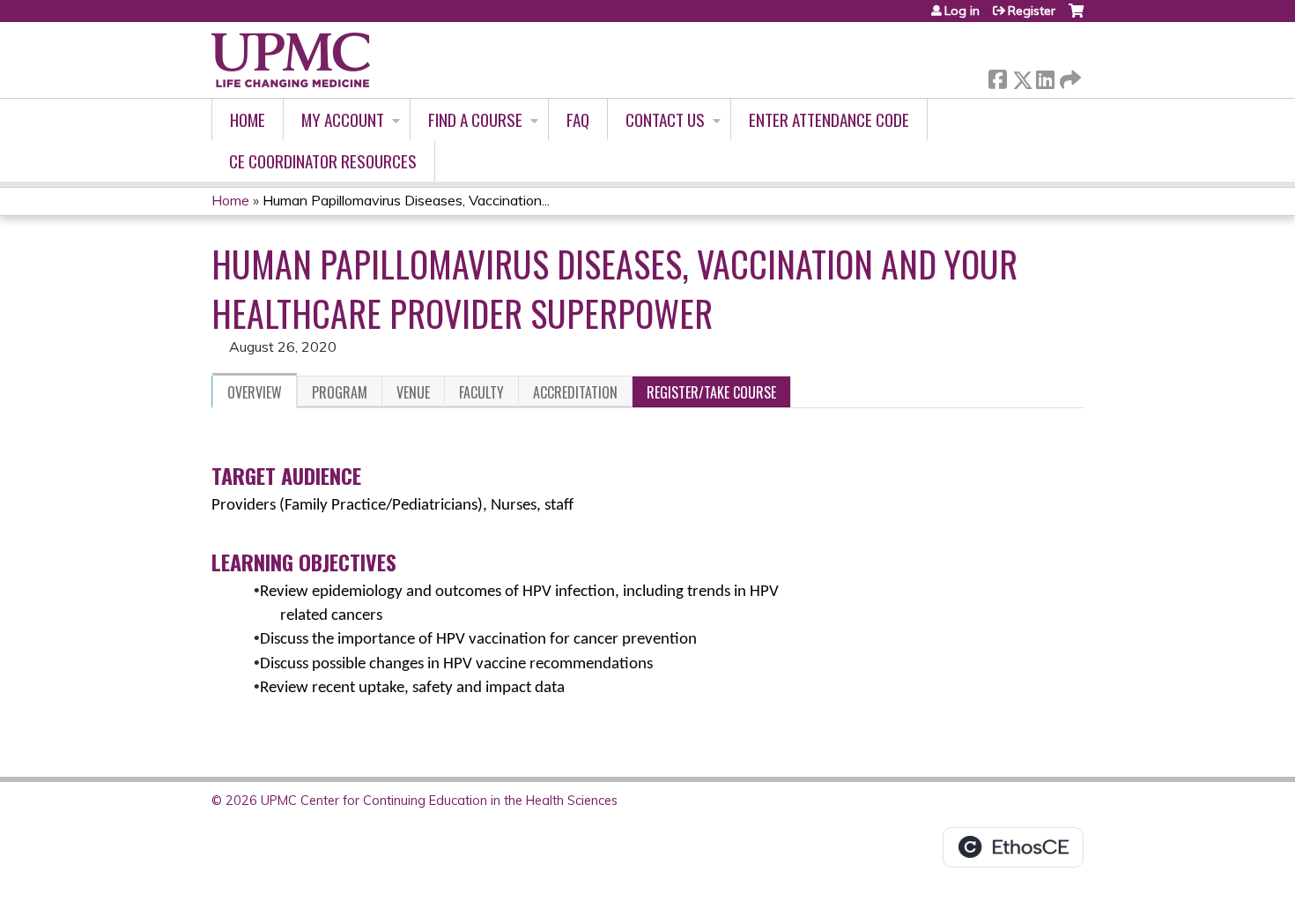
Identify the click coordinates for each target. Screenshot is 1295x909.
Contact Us (665, 119)
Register (1031, 10)
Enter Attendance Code (829, 119)
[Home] (290, 60)
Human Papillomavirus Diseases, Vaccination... (406, 200)
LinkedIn (1045, 76)
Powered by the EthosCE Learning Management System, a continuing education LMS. (1013, 847)
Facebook (997, 76)
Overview (254, 392)
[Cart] (1076, 17)
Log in (962, 10)
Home (247, 119)
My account (342, 119)
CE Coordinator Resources (323, 161)
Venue (413, 392)
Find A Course (475, 119)
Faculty (481, 392)
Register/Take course (711, 392)
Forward (1068, 75)
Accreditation (575, 392)
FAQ (577, 119)
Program (339, 392)
